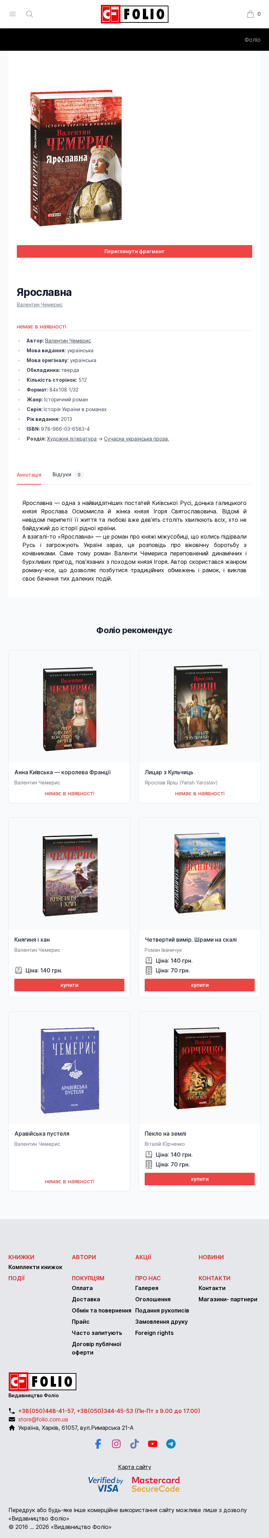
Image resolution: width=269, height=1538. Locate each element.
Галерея (146, 1287)
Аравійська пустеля (41, 1133)
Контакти (214, 1278)
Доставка (86, 1299)
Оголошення (153, 1299)
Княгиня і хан (32, 939)
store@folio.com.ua (43, 1419)
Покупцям (88, 1278)
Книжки (21, 1257)
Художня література (72, 439)
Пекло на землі (165, 1133)
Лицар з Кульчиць (169, 772)
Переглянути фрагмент (134, 251)
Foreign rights (154, 1332)
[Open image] (134, 155)
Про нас (148, 1278)
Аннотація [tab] (29, 475)
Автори (84, 1257)
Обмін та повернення (101, 1310)
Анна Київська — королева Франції (62, 772)
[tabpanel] (134, 534)
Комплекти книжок (35, 1266)
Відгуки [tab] (67, 474)
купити (69, 985)
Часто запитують (97, 1332)
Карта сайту (134, 1466)
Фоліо (252, 39)
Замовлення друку (161, 1321)
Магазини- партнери (228, 1299)
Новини (211, 1257)
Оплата (82, 1287)
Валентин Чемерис (40, 304)
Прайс (81, 1321)
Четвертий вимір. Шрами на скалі (191, 939)
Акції (143, 1257)
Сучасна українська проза (136, 439)
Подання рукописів (162, 1310)
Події (16, 1278)
